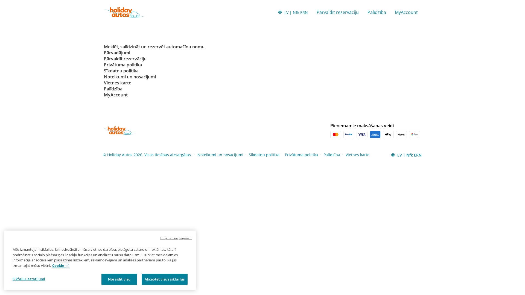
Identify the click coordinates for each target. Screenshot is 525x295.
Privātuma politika (301, 154)
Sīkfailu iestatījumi (29, 278)
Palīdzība (377, 12)
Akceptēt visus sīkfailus (165, 279)
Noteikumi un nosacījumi (220, 154)
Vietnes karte (357, 154)
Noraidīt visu (119, 279)
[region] (100, 261)
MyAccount (406, 12)
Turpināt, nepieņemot (176, 238)
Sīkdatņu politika (264, 154)
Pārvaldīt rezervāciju (338, 12)
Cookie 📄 (60, 265)
